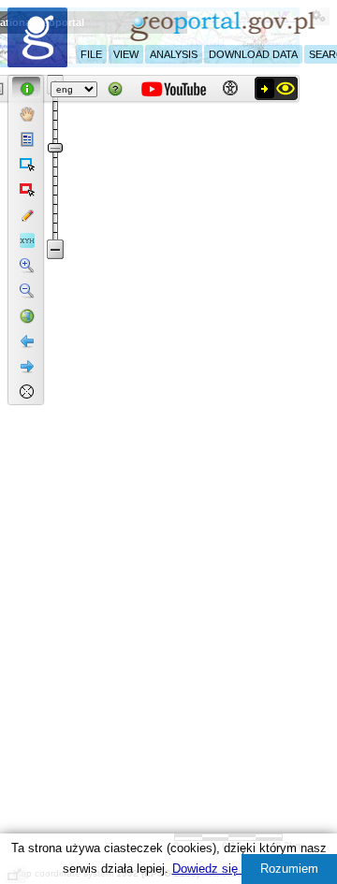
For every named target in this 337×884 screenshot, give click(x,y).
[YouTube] (173, 86)
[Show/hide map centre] (26, 390)
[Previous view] (26, 339)
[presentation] (14, 79)
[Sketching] (26, 213)
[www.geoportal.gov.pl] (37, 37)
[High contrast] (276, 88)
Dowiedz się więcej (223, 869)
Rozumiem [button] (289, 869)
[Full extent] (26, 314)
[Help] (116, 89)
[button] (26, 87)
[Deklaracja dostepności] (230, 89)
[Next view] (26, 365)
